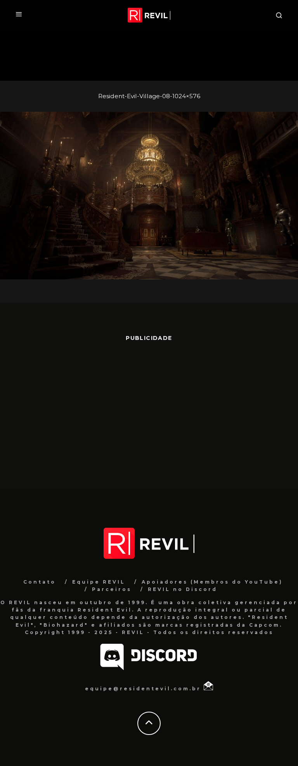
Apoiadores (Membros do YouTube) (212, 582)
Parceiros (112, 589)
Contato (39, 582)
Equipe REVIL (98, 582)
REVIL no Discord (182, 589)
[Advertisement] (149, 411)
